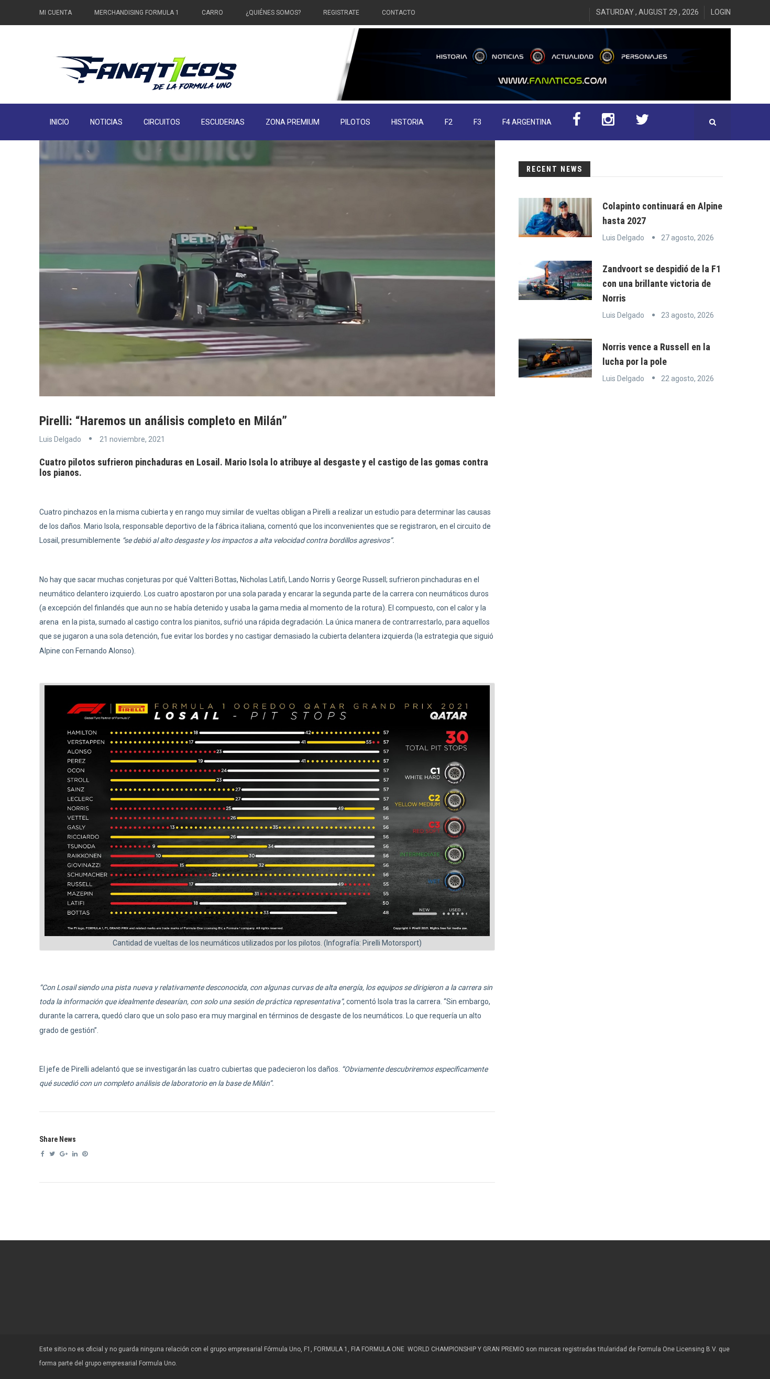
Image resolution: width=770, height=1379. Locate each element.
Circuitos (162, 122)
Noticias (106, 122)
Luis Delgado (60, 439)
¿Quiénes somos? (273, 12)
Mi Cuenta (55, 12)
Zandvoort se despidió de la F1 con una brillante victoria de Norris (661, 283)
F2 (449, 122)
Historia (407, 122)
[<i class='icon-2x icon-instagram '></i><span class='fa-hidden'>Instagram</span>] (608, 122)
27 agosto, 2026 (687, 237)
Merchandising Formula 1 (136, 12)
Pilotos (355, 122)
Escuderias (223, 122)
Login (721, 12)
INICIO (59, 122)
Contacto (398, 12)
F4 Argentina (527, 122)
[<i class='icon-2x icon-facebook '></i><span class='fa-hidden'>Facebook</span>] (576, 122)
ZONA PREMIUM (293, 122)
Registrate (341, 12)
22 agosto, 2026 (687, 378)
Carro (212, 12)
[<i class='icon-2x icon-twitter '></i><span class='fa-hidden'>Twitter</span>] (642, 122)
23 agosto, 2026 (687, 315)
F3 (477, 122)
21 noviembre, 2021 (132, 439)
